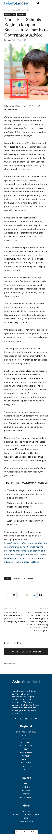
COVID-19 (16, 579)
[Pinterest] (20, 595)
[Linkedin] (34, 595)
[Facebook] (7, 595)
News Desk (11, 40)
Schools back (28, 579)
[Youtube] (36, 719)
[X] (14, 595)
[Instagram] (21, 719)
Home (6, 10)
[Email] (40, 595)
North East (30, 10)
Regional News (18, 10)
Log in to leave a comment (26, 652)
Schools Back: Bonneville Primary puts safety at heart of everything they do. (14, 617)
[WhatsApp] (27, 595)
